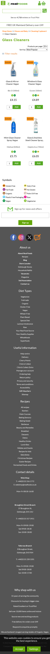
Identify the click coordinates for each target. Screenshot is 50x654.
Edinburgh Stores (25, 267)
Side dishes (25, 455)
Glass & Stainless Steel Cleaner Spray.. (34, 139)
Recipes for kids (25, 451)
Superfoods (25, 341)
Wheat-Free (25, 314)
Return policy (25, 377)
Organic (25, 303)
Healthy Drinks (25, 441)
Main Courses (25, 414)
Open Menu (3, 3)
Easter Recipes (25, 461)
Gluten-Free (25, 307)
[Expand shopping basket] (44, 3)
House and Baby (21, 31)
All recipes (25, 407)
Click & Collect (25, 364)
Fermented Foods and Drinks (25, 465)
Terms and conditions (25, 384)
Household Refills (25, 270)
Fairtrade (25, 300)
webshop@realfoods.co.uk (25, 484)
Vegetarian (25, 297)
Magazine (25, 277)
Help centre (25, 353)
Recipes (25, 256)
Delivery (25, 357)
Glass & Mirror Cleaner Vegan (12, 82)
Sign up (25, 222)
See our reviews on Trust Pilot (25, 17)
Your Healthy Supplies (25, 334)
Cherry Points (25, 360)
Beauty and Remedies (25, 427)
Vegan (25, 310)
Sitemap (25, 394)
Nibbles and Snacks (25, 448)
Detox (25, 438)
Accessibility (25, 387)
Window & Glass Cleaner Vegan (34, 82)
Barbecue (25, 424)
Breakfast (25, 431)
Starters (25, 410)
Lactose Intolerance (25, 324)
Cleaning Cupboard (39, 31)
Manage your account (25, 370)
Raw (25, 327)
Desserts (25, 434)
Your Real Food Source (25, 330)
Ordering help (25, 374)
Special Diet (25, 320)
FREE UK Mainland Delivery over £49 (25, 25)
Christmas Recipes (25, 458)
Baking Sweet (25, 421)
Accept (19, 649)
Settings (33, 649)
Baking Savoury (25, 417)
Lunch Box (25, 444)
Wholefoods (25, 337)
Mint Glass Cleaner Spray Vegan (12, 139)
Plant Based (25, 317)
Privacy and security (25, 381)
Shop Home (7, 31)
